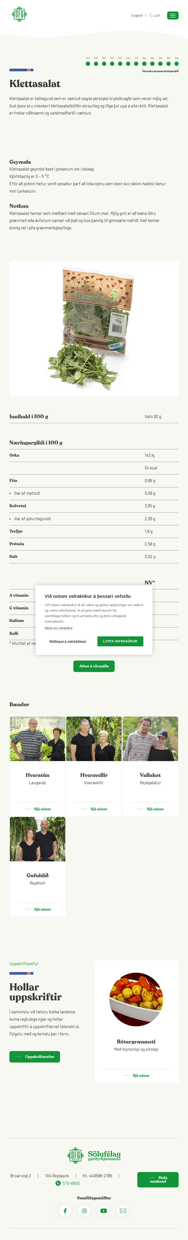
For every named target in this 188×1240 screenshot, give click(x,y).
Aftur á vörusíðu (94, 666)
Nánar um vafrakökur (58, 628)
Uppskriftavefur (39, 1056)
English (137, 15)
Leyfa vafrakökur (120, 641)
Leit (157, 15)
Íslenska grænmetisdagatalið (160, 71)
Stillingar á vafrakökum (67, 641)
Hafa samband (158, 1179)
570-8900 (71, 1183)
